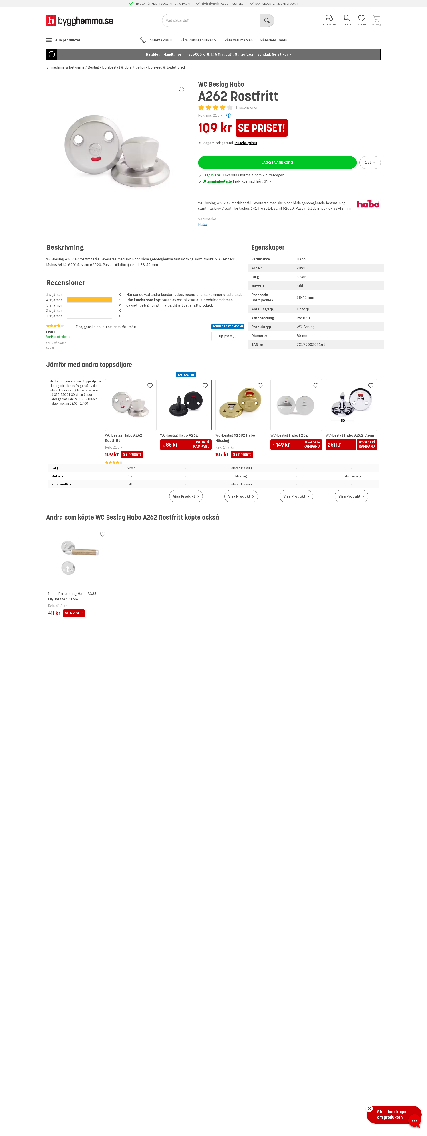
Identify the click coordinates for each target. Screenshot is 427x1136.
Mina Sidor (346, 24)
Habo (202, 224)
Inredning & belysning (67, 67)
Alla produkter (68, 40)
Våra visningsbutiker (196, 40)
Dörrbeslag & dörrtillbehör (123, 67)
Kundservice (329, 24)
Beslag (93, 67)
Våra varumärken (239, 40)
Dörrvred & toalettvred (166, 67)
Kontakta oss (158, 40)
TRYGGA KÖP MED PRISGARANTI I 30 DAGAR (163, 3)
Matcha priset (246, 143)
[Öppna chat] (414, 1122)
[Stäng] (369, 1108)
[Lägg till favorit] (181, 89)
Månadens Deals (273, 40)
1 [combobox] (368, 163)
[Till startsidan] (79, 20)
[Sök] (267, 20)
